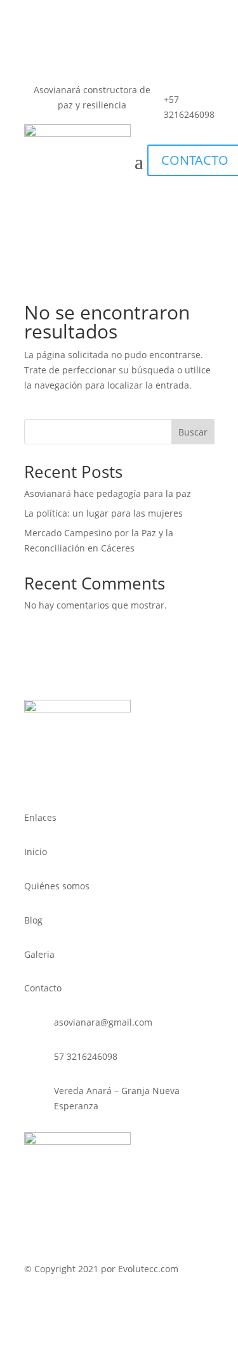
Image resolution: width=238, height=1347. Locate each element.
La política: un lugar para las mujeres (103, 513)
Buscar (193, 432)
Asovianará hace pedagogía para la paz (107, 493)
